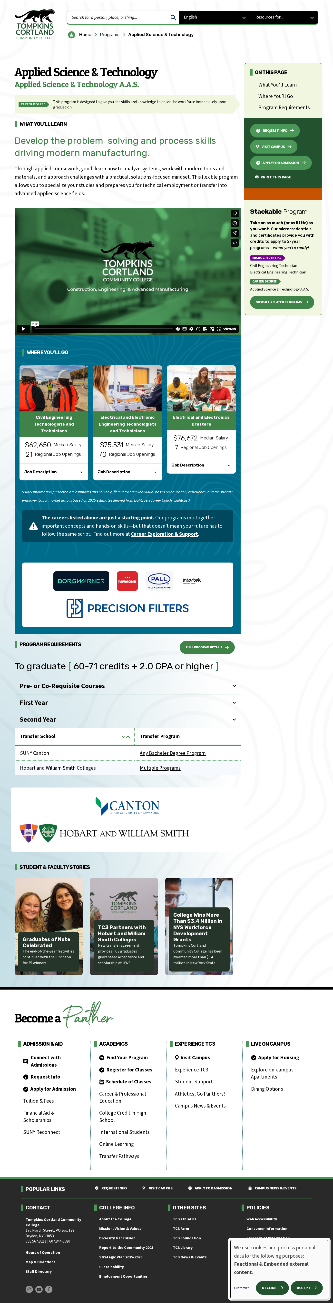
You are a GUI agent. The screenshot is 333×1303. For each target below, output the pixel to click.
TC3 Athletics (184, 1219)
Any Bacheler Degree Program (173, 753)
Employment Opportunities (123, 1276)
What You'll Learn (277, 84)
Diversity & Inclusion (117, 1238)
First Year (34, 703)
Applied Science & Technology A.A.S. (279, 289)
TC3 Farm (181, 1228)
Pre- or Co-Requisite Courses (62, 686)
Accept (303, 1288)
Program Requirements (284, 107)
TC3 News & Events (190, 1257)
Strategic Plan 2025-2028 (120, 1257)
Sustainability (111, 1267)
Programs (109, 34)
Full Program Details (204, 647)
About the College (115, 1219)
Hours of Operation (43, 1252)
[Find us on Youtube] (39, 1289)
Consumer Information (266, 1228)
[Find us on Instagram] (29, 1289)
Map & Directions (41, 1262)
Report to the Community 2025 (126, 1247)
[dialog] (279, 1269)
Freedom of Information (268, 1238)
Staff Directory (39, 1271)
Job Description (40, 472)
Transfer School (74, 736)
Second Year (38, 719)
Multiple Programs (160, 768)
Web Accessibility (261, 1219)
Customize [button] (242, 1288)
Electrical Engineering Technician (278, 272)
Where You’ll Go (275, 96)
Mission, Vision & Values (120, 1228)
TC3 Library (183, 1247)
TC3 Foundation (187, 1238)
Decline (269, 1288)
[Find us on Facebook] (48, 1289)
